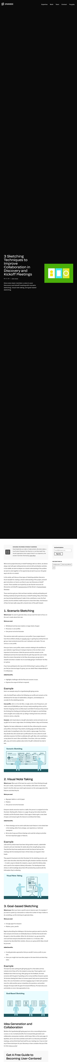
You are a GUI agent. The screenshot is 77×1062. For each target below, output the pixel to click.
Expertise (44, 4)
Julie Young (15, 278)
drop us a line (13, 1046)
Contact (64, 4)
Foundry (72, 4)
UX (54, 567)
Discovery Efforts (66, 564)
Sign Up (58, 554)
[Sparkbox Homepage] (7, 4)
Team (57, 4)
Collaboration (56, 564)
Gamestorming (22, 587)
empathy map (26, 639)
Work (51, 4)
